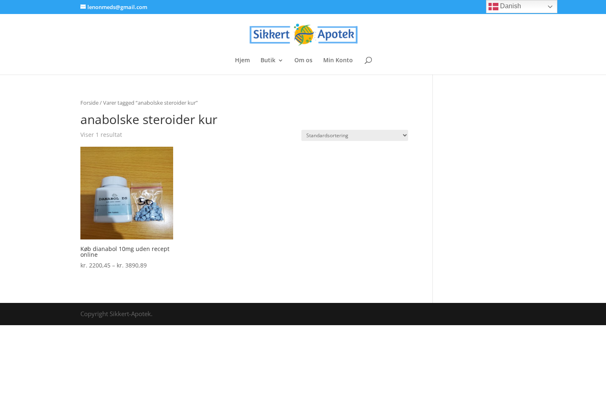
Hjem (242, 60)
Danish (509, 5)
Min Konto (338, 60)
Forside (89, 102)
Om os (303, 60)
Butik (268, 60)
